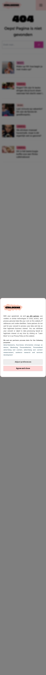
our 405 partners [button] (33, 316)
